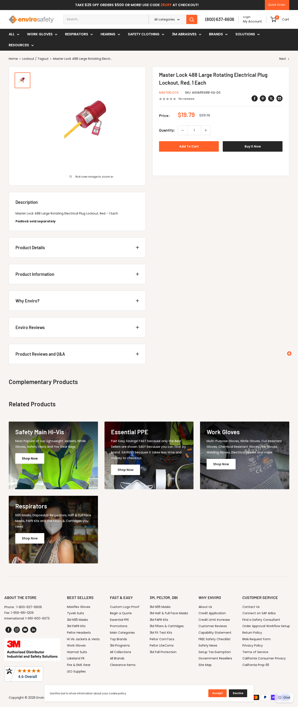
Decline (238, 693)
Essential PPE (119, 620)
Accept (217, 693)
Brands (216, 34)
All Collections (120, 652)
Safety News (208, 645)
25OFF (166, 4)
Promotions (118, 626)
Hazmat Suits (77, 652)
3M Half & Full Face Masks (169, 613)
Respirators (76, 34)
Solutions (245, 34)
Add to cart (189, 146)
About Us (205, 607)
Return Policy (252, 632)
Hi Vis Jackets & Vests (83, 639)
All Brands (117, 658)
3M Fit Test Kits (161, 632)
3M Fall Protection (163, 652)
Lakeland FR (75, 658)
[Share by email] (279, 98)
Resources (19, 45)
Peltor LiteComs (162, 645)
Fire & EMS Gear (79, 665)
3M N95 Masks (77, 620)
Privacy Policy (252, 645)
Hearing (108, 34)
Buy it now (253, 146)
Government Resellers (215, 658)
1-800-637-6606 (29, 607)
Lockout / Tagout (35, 59)
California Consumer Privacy (264, 658)
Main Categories (122, 632)
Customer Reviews (213, 626)
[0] (273, 19)
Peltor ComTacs (162, 639)
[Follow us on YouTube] (25, 630)
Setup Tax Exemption (215, 652)
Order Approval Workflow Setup (266, 626)
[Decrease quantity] (182, 130)
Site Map (205, 665)
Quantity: (167, 130)
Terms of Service (255, 652)
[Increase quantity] (205, 130)
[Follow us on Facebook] (8, 630)
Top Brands (118, 639)
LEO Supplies (76, 671)
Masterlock (169, 92)
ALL (12, 34)
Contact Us (251, 607)
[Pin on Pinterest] (263, 98)
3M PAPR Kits (76, 626)
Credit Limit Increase (214, 620)
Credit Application (212, 613)
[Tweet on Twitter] (271, 98)
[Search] (191, 19)
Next (282, 59)
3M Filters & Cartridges (167, 626)
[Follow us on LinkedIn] (33, 630)
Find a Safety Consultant (261, 620)
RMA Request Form (256, 639)
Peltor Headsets (79, 632)
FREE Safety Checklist (215, 639)
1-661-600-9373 (37, 618)
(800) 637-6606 (219, 19)
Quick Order (276, 5)
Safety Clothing (143, 34)
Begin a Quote (121, 613)
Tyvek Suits (75, 613)
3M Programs (120, 645)
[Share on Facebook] (255, 98)
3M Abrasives (184, 34)
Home (13, 59)
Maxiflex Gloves (78, 607)
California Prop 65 (255, 665)
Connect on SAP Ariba (259, 613)
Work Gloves (40, 34)
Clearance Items (122, 665)
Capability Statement (215, 632)
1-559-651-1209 (22, 613)
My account (252, 21)
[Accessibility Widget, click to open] (289, 353)
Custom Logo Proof (124, 607)
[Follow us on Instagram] (17, 630)
